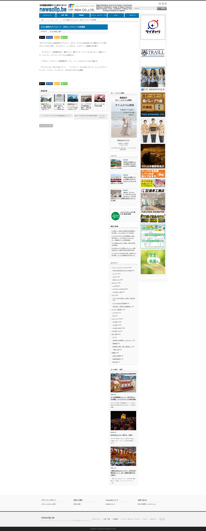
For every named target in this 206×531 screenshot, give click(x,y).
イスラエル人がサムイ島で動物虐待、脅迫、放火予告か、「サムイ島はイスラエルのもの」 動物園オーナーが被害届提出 (123, 238)
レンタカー (115, 312)
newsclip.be (48, 517)
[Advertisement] (123, 56)
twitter (163, 3)
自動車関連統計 (117, 359)
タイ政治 (115, 322)
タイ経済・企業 (56, 31)
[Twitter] (160, 519)
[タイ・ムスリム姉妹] (124, 137)
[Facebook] (163, 519)
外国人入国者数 (117, 355)
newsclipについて (110, 504)
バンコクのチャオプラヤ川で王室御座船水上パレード (56, 115)
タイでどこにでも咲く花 (119, 289)
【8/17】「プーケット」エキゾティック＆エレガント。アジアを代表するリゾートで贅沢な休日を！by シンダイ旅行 (123, 196)
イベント (115, 273)
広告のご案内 (77, 504)
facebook (165, 3)
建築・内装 (116, 349)
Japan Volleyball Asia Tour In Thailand (122, 270)
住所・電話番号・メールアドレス (147, 504)
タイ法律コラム (116, 331)
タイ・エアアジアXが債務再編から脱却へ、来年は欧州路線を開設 (86, 106)
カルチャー (133, 15)
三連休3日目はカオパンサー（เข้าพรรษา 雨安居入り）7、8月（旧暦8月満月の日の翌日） (123, 473)
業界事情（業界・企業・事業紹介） (122, 346)
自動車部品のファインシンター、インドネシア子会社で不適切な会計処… (72, 107)
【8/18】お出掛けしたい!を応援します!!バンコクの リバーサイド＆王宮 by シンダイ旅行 (123, 180)
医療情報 (115, 343)
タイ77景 (115, 286)
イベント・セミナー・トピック (98, 15)
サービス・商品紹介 (117, 309)
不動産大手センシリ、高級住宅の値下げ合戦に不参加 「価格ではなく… (46, 106)
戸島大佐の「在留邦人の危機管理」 (122, 306)
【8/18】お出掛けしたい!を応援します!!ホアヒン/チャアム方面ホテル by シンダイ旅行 (123, 165)
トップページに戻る (46, 125)
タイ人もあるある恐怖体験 (120, 303)
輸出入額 (115, 362)
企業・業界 (64, 15)
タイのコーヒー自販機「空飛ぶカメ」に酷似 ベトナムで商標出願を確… (59, 107)
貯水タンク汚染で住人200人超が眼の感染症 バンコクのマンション (89, 116)
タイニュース (47, 15)
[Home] (42, 20)
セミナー (115, 276)
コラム (116, 15)
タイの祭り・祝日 (117, 292)
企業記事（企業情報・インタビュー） (123, 340)
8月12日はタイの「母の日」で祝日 (121, 435)
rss (160, 3)
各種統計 (81, 15)
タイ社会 (115, 325)
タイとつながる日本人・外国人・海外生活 (124, 298)
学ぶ (114, 315)
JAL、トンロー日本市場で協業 (99, 105)
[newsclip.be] (53, 11)
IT (113, 337)
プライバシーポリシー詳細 (48, 504)
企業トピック (116, 279)
